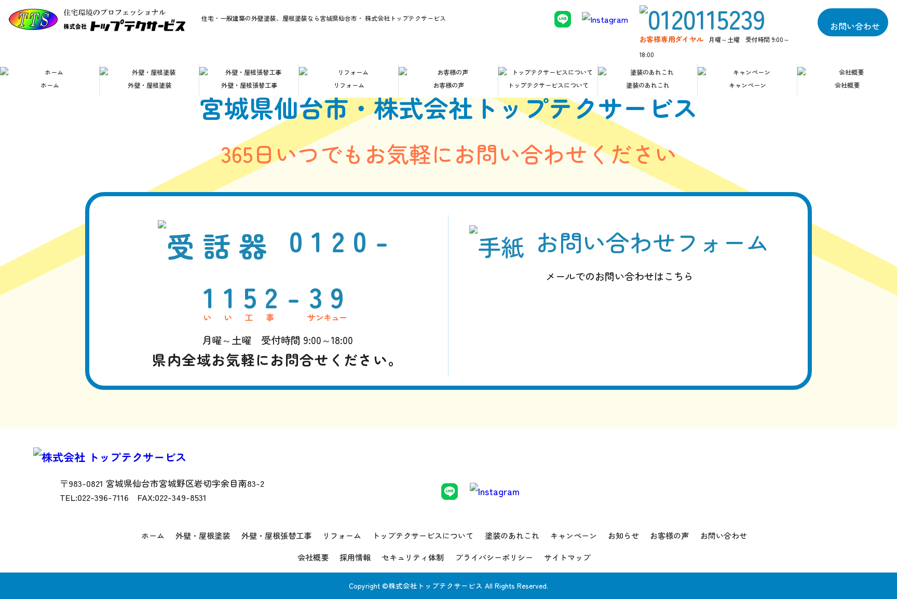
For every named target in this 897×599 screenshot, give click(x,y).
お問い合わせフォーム (652, 254)
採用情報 (355, 557)
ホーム (49, 85)
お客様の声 (448, 85)
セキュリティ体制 (413, 557)
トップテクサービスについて (548, 85)
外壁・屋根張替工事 (249, 85)
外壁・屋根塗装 (149, 85)
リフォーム (348, 85)
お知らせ (623, 535)
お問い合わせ (855, 25)
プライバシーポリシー (494, 557)
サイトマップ (567, 557)
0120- (277, 295)
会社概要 (847, 85)
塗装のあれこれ (648, 85)
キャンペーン (747, 85)
